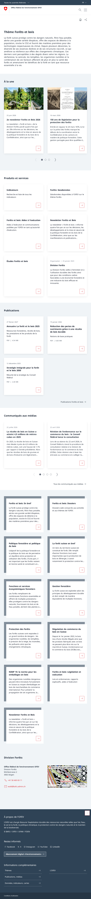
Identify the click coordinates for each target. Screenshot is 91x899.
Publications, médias (13, 877)
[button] (42, 160)
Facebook (11, 847)
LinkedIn (56, 847)
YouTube (43, 847)
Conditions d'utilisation (11, 896)
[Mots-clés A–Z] (81, 2)
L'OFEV (53, 870)
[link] (24, 514)
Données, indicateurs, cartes (17, 883)
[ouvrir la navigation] (85, 10)
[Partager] (85, 19)
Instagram (30, 847)
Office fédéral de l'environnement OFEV (26, 8)
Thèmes (8, 870)
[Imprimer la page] (80, 19)
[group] (24, 120)
